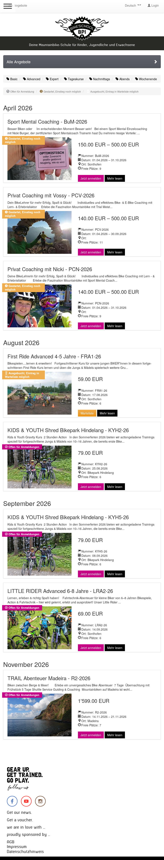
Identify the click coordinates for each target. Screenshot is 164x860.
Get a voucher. (20, 820)
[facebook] (12, 801)
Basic (13, 79)
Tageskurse (75, 79)
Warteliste (87, 413)
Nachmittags (101, 79)
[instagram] (40, 801)
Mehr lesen (114, 178)
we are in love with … (26, 827)
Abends (124, 79)
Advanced (33, 79)
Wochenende (147, 79)
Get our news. (19, 812)
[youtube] (26, 801)
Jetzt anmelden (91, 178)
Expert (54, 79)
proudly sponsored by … (28, 834)
